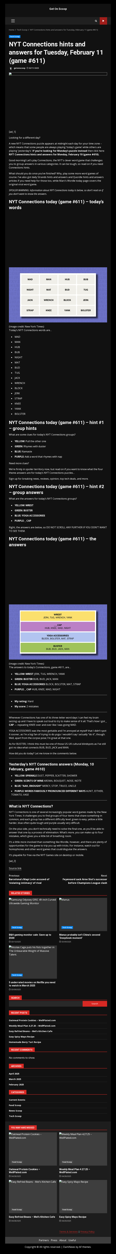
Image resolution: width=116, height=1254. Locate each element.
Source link (15, 868)
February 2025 (16, 1084)
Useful (72, 1240)
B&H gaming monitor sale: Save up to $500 (33, 914)
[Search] (96, 21)
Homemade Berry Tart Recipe (25, 1042)
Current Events (17, 1099)
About (62, 1240)
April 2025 (14, 1073)
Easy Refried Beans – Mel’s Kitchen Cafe (30, 1031)
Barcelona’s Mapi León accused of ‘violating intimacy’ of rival (29, 879)
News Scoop (15, 1110)
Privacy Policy (87, 1231)
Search (15, 998)
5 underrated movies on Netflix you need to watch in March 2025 (33, 962)
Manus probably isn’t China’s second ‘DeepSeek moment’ (83, 914)
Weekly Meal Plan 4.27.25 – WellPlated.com (32, 1025)
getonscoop (19, 68)
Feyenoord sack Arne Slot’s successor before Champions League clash (85, 879)
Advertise (103, 21)
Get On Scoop (58, 8)
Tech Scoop (14, 37)
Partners (44, 1240)
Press (54, 1240)
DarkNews (69, 1247)
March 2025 (15, 1079)
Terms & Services (68, 1231)
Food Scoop (15, 1105)
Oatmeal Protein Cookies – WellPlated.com (32, 1020)
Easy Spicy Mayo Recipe (21, 1036)
